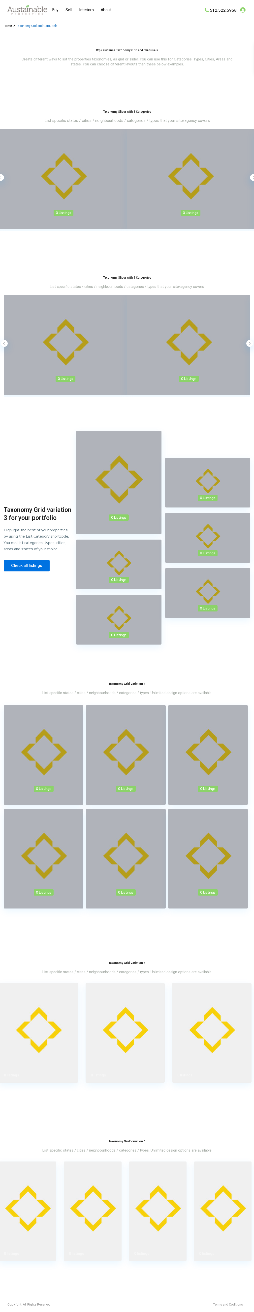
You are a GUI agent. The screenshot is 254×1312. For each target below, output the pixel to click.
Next (249, 343)
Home (8, 26)
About (106, 9)
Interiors (86, 9)
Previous (4, 343)
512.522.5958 (223, 9)
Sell (68, 9)
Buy (55, 9)
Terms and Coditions (228, 1304)
